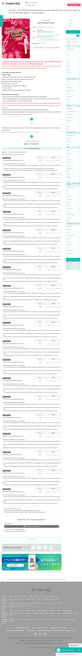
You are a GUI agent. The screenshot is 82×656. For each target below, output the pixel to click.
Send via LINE (45, 547)
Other (68, 76)
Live (68, 123)
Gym (68, 190)
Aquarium (69, 196)
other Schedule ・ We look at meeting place (47, 47)
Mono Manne (69, 96)
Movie (72, 41)
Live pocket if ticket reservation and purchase (11, 4)
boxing (68, 165)
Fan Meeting (69, 108)
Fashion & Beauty (70, 214)
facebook (39, 547)
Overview (70, 20)
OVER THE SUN (49, 27)
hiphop (68, 61)
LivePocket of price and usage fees (15, 630)
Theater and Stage (71, 79)
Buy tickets (70, 23)
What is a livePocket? (32, 2)
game (68, 202)
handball (69, 174)
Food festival (69, 244)
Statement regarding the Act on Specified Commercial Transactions (54, 630)
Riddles (68, 41)
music (68, 46)
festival (68, 232)
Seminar (68, 241)
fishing (68, 205)
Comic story (69, 87)
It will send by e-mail (51, 547)
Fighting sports (70, 168)
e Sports (68, 171)
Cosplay (68, 43)
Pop (67, 54)
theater (68, 84)
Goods (68, 126)
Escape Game (70, 208)
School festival (70, 250)
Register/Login (74, 5)
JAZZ (68, 63)
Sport (68, 147)
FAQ (74, 630)
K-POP (68, 66)
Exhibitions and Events (72, 223)
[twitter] (37, 634)
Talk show (69, 120)
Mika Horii (43, 27)
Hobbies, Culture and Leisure (4, 615)
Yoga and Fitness (70, 187)
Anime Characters (71, 132)
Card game (69, 199)
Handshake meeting (71, 111)
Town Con (69, 238)
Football (68, 153)
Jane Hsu (39, 27)
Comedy (72, 38)
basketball (69, 177)
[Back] (4, 11)
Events (68, 265)
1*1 (73, 43)
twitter (33, 547)
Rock (68, 52)
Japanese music (70, 48)
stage (68, 81)
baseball (68, 150)
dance (68, 99)
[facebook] (41, 634)
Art (67, 247)
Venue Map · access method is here (48, 39)
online (68, 38)
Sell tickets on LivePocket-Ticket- (58, 627)
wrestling (69, 162)
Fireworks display (70, 235)
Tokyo (57, 35)
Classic (68, 70)
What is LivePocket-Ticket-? (22, 627)
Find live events (31, 5)
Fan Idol (69, 105)
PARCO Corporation (41, 43)
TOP (3, 579)
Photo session (73, 39)
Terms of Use (30, 630)
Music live (69, 263)
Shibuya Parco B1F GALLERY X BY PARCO (46, 35)
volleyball (69, 159)
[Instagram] (45, 634)
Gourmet (76, 41)
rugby (68, 156)
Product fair (69, 226)
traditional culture (70, 90)
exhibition (69, 114)
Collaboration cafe (71, 135)
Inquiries (70, 26)
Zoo (67, 193)
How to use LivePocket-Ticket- (39, 627)
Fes (67, 57)
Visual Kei (69, 72)
